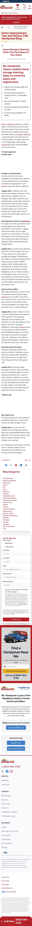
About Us (4, 800)
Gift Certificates (6, 843)
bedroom (4, 297)
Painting (6, 518)
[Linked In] (21, 465)
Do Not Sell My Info (7, 888)
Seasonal (6, 524)
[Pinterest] (16, 465)
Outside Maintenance (10, 515)
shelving (22, 327)
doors (16, 340)
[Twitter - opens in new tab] (2, 771)
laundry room (6, 186)
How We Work (6, 796)
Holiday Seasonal (9, 496)
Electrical (6, 491)
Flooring (6, 494)
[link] (26, 465)
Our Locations (6, 835)
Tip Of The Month (9, 526)
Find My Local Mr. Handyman (16, 671)
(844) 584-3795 (12, 766)
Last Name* (6, 558)
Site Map (4, 847)
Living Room (25, 221)
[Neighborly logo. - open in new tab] (6, 1)
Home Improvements (10, 500)
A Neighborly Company (9, 812)
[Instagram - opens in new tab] (11, 771)
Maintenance (7, 511)
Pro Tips (6, 522)
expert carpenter (24, 134)
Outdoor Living (8, 513)
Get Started (17, 8)
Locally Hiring (6, 839)
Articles (4, 827)
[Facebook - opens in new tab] (7, 771)
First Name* (6, 550)
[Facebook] (6, 465)
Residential (8, 543)
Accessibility (5, 884)
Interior (5, 505)
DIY (2, 46)
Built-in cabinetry (7, 124)
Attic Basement (8, 478)
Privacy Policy (20, 612)
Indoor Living (7, 502)
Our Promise (5, 804)
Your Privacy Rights (10, 891)
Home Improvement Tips (9, 831)
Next (26, 460)
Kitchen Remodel (8, 509)
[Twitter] (11, 465)
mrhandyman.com (23, 604)
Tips (4, 529)
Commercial (9, 547)
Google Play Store (17, 748)
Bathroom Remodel (9, 480)
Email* (4, 566)
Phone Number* (7, 573)
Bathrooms (6, 483)
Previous (7, 460)
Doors (5, 489)
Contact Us (5, 808)
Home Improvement (9, 498)
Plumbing (6, 520)
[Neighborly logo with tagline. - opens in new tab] (24, 688)
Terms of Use (5, 877)
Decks (5, 485)
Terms (12, 612)
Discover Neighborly (15, 727)
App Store (17, 743)
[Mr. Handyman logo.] (8, 688)
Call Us (24, 8)
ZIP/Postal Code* (8, 581)
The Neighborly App (8, 816)
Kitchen (5, 507)
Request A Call (16, 619)
